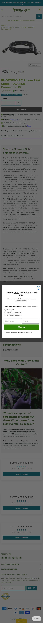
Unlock (21, 327)
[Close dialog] (38, 287)
